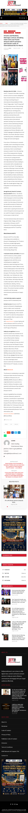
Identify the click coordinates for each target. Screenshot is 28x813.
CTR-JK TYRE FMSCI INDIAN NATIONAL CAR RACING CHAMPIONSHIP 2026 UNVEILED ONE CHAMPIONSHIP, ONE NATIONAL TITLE (19, 625)
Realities (16, 424)
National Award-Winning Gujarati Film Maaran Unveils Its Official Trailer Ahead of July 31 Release (18, 637)
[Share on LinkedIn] (19, 432)
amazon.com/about (9, 413)
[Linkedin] (24, 18)
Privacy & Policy (5, 734)
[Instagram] (22, 18)
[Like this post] (9, 432)
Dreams (6, 424)
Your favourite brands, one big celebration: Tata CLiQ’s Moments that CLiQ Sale (19, 601)
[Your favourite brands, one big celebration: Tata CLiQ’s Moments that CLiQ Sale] (5, 602)
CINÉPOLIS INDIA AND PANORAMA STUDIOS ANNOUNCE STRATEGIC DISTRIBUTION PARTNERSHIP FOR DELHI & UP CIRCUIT (19, 708)
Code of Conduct (6, 730)
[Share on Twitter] (15, 432)
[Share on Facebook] (12, 432)
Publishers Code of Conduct (9, 739)
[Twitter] (21, 18)
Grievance (4, 743)
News (7, 23)
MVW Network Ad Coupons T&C (10, 751)
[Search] (26, 18)
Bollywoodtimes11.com (8, 671)
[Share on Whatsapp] (5, 435)
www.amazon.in (10, 321)
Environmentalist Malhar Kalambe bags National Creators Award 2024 (18, 592)
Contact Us (4, 755)
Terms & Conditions (7, 747)
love (11, 424)
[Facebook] (19, 18)
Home (1, 23)
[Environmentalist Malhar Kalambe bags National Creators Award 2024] (5, 593)
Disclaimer (4, 726)
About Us (4, 722)
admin (10, 48)
